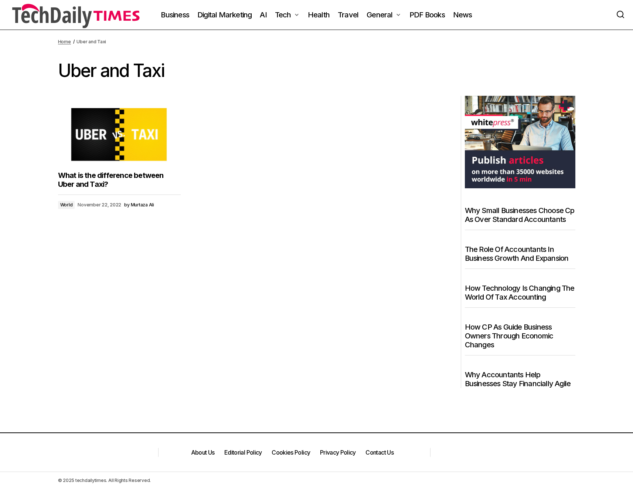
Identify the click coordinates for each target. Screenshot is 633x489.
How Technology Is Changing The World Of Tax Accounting (520, 292)
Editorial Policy (243, 452)
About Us (203, 452)
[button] (620, 15)
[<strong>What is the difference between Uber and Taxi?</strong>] (119, 130)
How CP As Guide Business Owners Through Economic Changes (509, 336)
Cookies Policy (291, 452)
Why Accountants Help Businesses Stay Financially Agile (518, 379)
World (66, 205)
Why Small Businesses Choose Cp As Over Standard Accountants (520, 215)
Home (64, 41)
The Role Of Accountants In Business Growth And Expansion (517, 254)
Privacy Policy (338, 452)
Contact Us (379, 452)
